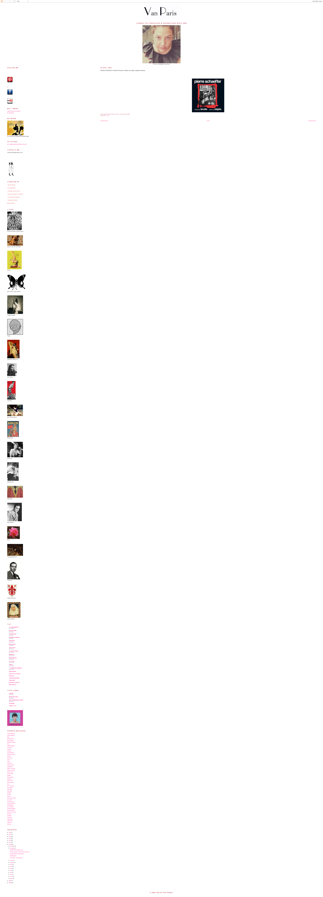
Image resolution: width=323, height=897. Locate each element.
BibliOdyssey (12, 654)
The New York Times (11, 812)
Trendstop (9, 815)
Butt (8, 744)
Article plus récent (104, 120)
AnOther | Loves (12, 705)
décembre (12, 846)
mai (11, 870)
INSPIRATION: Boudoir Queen (16, 850)
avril (11, 872)
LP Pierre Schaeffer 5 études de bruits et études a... (20, 851)
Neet (8, 784)
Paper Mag (9, 791)
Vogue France (10, 819)
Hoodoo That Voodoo (13, 696)
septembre (12, 862)
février (11, 876)
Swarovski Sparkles (11, 803)
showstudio (9, 799)
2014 (10, 836)
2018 (10, 832)
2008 (10, 882)
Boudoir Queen (12, 644)
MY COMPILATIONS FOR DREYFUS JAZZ (17, 144)
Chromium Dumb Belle (14, 678)
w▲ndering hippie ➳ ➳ (14, 627)
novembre (12, 848)
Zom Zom (9, 824)
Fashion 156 (9, 763)
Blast (8, 737)
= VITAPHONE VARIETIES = (16, 668)
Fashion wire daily (11, 770)
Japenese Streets (10, 782)
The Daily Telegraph (11, 808)
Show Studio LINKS (11, 798)
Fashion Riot (9, 766)
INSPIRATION (13, 855)
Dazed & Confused (11, 754)
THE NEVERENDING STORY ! (16, 700)
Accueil (208, 120)
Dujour (8, 759)
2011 (10, 842)
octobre (11, 860)
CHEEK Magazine (11, 745)
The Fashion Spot (10, 810)
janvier (11, 878)
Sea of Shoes (11, 661)
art (108, 115)
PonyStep (9, 792)
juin (11, 868)
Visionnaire (9, 817)
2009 (10, 880)
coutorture (9, 751)
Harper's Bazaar (10, 777)
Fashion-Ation (10, 772)
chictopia (9, 749)
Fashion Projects (10, 765)
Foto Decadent (10, 773)
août (11, 864)
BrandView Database (11, 742)
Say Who (9, 794)
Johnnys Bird (12, 680)
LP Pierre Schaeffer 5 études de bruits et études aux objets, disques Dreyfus (122, 70)
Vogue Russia (10, 820)
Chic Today (9, 747)
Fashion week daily (11, 768)
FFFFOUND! (12, 640)
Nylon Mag (9, 789)
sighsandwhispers (13, 657)
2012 (10, 840)
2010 (10, 844)
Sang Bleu (11, 693)
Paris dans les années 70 (14, 682)
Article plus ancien (312, 120)
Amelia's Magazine (11, 733)
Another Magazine (11, 735)
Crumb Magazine (10, 752)
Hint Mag (9, 779)
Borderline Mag (10, 738)
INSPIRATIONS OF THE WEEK (17, 853)
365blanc (11, 664)
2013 (10, 838)
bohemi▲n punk (12, 630)
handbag (9, 775)
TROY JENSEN (12, 671)
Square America (12, 684)
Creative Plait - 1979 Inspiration (16, 857)
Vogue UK (9, 822)
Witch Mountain (12, 634)
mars (11, 874)
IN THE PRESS (10, 113)
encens (8, 761)
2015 (10, 834)
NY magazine (10, 787)
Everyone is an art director (14, 673)
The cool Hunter (10, 806)
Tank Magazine (10, 805)
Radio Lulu (11, 675)
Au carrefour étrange (13, 651)
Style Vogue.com (10, 801)
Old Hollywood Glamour (14, 637)
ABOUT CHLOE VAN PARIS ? (14, 111)
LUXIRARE (12, 703)
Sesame (8, 796)
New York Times (10, 785)
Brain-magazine (10, 740)
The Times (9, 813)
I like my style (10, 780)
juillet (11, 866)
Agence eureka (12, 647)
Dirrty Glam (9, 758)
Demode (9, 756)
